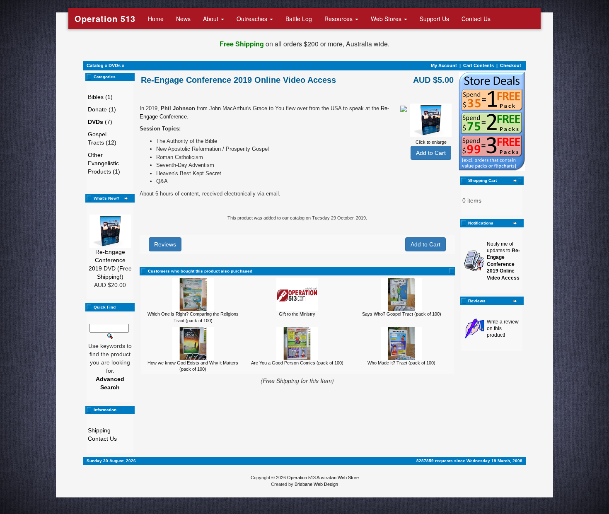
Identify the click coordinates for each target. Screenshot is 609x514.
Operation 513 (105, 18)
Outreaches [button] (253, 18)
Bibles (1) (100, 97)
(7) (100, 121)
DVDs (115, 65)
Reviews (165, 244)
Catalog (95, 65)
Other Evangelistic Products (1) (104, 163)
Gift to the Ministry (297, 313)
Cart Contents (478, 65)
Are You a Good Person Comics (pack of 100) (297, 362)
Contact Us (476, 18)
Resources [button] (339, 18)
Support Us (434, 18)
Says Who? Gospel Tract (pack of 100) (401, 313)
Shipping (99, 430)
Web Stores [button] (387, 18)
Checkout (510, 65)
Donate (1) (102, 109)
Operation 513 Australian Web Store (323, 477)
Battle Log (298, 18)
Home (156, 18)
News (183, 18)
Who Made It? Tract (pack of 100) (401, 362)
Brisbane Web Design (316, 484)
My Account (444, 65)
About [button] (211, 18)
